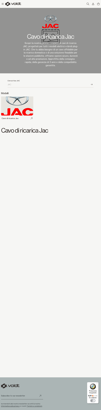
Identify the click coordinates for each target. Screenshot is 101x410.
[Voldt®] (13, 4)
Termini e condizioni (34, 406)
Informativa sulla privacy (10, 406)
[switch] (92, 400)
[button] (2, 4)
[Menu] (97, 383)
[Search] (91, 84)
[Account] (93, 4)
